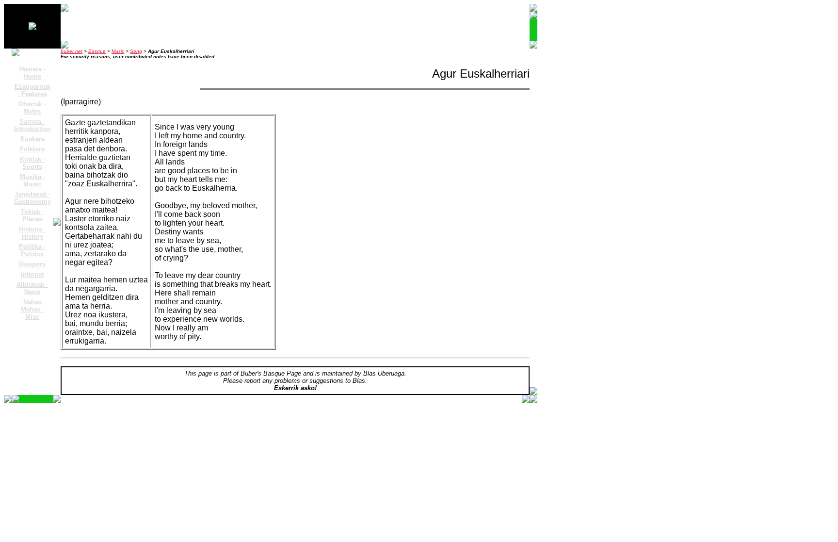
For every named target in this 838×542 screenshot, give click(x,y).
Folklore (32, 149)
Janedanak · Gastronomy (32, 198)
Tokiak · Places (32, 215)
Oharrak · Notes (32, 107)
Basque (97, 51)
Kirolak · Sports (32, 163)
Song (136, 51)
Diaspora (32, 264)
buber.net (71, 51)
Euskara (32, 139)
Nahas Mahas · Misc (32, 309)
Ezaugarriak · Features (32, 90)
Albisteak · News (32, 288)
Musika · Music (32, 180)
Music (118, 51)
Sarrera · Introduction (32, 125)
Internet (32, 274)
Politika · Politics (32, 250)
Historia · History (32, 233)
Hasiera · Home (32, 73)
